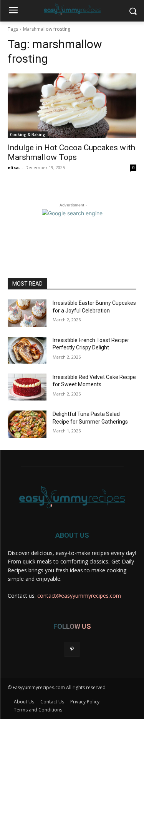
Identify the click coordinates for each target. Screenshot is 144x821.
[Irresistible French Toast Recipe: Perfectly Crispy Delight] (27, 350)
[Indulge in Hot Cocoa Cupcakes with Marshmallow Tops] (72, 105)
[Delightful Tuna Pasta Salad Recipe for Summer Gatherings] (27, 423)
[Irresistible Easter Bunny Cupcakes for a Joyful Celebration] (27, 312)
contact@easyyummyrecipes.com (79, 595)
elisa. (14, 167)
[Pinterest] (72, 649)
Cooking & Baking (27, 134)
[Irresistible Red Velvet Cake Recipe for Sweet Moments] (27, 387)
